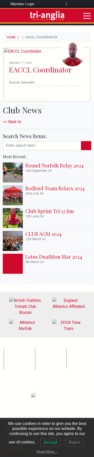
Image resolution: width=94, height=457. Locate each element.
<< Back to (12, 121)
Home (11, 37)
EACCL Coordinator (40, 69)
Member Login (22, 4)
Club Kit (12, 361)
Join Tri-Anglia (17, 366)
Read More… (47, 451)
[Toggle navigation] (87, 15)
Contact (43, 366)
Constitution (46, 351)
